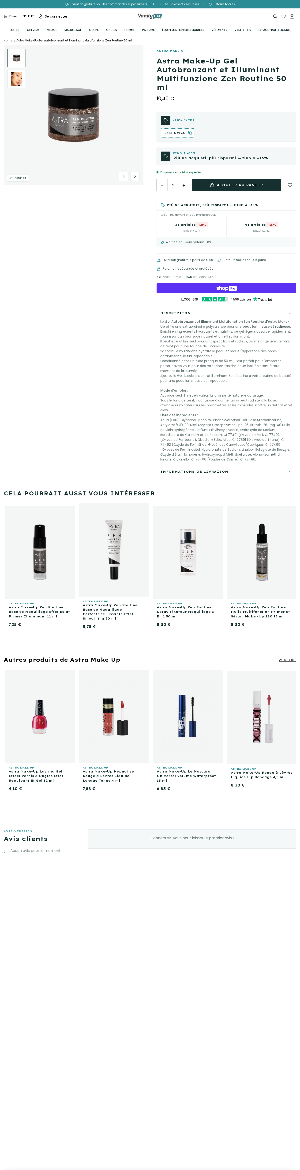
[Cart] (292, 16)
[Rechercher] (275, 16)
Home (8, 40)
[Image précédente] (123, 176)
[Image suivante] (135, 176)
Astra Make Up (171, 50)
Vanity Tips (243, 30)
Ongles (111, 30)
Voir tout (287, 660)
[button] (73, 115)
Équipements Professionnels (183, 30)
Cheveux (33, 30)
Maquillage (73, 30)
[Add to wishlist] (290, 185)
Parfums (148, 30)
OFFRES (14, 30)
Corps (94, 30)
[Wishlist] (283, 16)
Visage (52, 30)
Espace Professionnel (275, 30)
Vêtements (219, 30)
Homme (129, 30)
